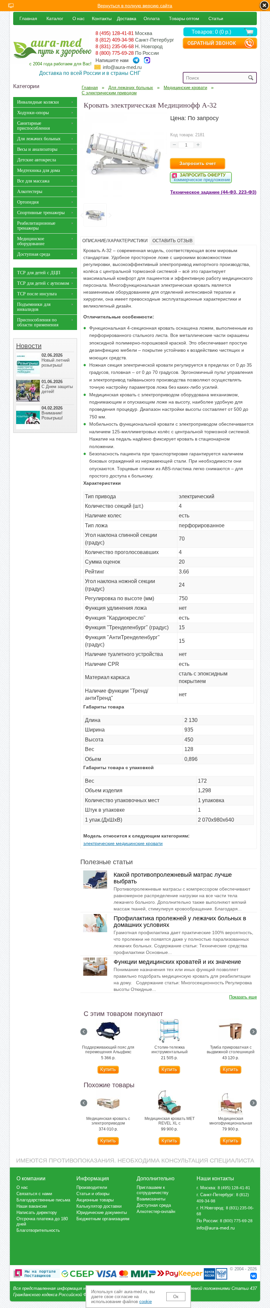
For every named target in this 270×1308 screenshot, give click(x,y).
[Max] (147, 60)
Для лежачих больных (39, 138)
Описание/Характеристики (115, 240)
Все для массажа (33, 181)
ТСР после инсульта (37, 293)
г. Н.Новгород (210, 1207)
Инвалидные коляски (38, 102)
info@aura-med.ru (122, 67)
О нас (78, 18)
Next (110, 215)
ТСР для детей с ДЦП (38, 272)
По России (207, 1220)
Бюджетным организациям (102, 1218)
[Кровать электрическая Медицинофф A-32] (123, 196)
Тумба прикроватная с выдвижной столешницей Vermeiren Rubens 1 (231, 1052)
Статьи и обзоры (92, 1193)
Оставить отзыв (172, 240)
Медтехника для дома (38, 170)
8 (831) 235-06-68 (114, 46)
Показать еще (243, 997)
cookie (145, 1301)
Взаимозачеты (151, 1198)
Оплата (152, 18)
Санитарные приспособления (33, 126)
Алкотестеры (29, 191)
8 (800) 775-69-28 (114, 53)
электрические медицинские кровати (123, 843)
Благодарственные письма (43, 1199)
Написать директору (36, 1212)
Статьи (215, 18)
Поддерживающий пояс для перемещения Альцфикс (108, 1049)
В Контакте (253, 1276)
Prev (82, 215)
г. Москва (206, 1187)
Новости (28, 345)
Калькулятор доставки (99, 1206)
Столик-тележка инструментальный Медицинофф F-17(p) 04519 (169, 1052)
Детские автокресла (36, 159)
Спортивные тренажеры (41, 212)
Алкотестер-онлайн (156, 1211)
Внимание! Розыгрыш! (52, 413)
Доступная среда (33, 254)
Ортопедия (28, 202)
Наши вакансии (31, 1206)
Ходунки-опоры (33, 112)
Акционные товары (95, 1199)
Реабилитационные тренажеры (36, 226)
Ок (175, 1296)
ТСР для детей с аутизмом (43, 283)
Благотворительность (38, 1230)
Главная (28, 18)
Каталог (54, 18)
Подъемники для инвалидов (33, 307)
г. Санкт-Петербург (215, 1194)
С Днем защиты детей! (57, 386)
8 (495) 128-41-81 (114, 33)
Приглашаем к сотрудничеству (153, 1190)
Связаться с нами (34, 1193)
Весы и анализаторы (37, 149)
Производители (91, 1187)
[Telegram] (136, 60)
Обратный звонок (211, 43)
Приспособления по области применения (37, 322)
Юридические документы (101, 1212)
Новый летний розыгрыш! (55, 360)
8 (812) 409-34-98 (114, 40)
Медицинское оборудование (30, 241)
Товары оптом (184, 18)
